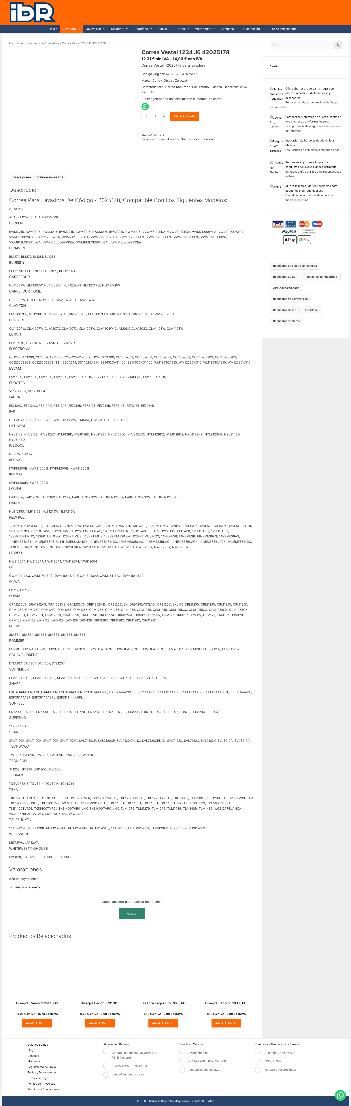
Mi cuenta (33, 1061)
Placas (162, 29)
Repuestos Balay (284, 276)
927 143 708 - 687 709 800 (207, 1061)
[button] (340, 1095)
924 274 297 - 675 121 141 (130, 1066)
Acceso (132, 913)
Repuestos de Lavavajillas (290, 299)
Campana (227, 29)
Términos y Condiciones (43, 1089)
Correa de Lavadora (167, 139)
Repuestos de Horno (286, 321)
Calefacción (251, 29)
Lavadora (69, 29)
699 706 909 (272, 1061)
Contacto (33, 1055)
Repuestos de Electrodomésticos (295, 265)
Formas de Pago (37, 1078)
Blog (30, 1050)
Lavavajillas (93, 29)
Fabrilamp (311, 310)
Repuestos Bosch (284, 310)
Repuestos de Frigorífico (321, 276)
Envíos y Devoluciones (42, 1072)
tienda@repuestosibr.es (128, 1074)
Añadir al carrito (184, 116)
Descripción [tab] (21, 177)
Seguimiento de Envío (41, 1067)
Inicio (53, 29)
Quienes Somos (37, 1044)
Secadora (117, 29)
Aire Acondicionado (283, 29)
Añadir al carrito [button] (37, 1023)
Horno (180, 29)
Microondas (203, 29)
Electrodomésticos (31, 43)
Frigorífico (141, 29)
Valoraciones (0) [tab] (50, 177)
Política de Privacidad (41, 1083)
